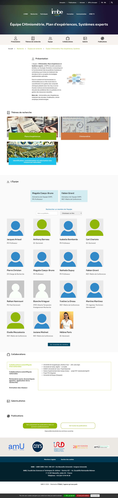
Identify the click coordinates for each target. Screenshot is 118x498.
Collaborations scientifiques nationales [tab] (20, 372)
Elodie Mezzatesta (16, 332)
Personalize (95, 495)
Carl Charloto (92, 239)
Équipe (50, 42)
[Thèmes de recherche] (33, 38)
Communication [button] (81, 14)
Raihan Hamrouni (15, 301)
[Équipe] (50, 38)
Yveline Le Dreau (67, 301)
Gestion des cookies (67, 459)
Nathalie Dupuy (67, 270)
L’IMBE (25, 14)
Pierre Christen (14, 270)
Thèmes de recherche (33, 42)
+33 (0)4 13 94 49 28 (63, 475)
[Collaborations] (67, 38)
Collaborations (68, 42)
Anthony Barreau (41, 239)
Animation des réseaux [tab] (18, 388)
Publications (102, 42)
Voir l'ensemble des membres (59, 344)
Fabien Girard (68, 193)
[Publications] (102, 38)
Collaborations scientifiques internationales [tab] (20, 365)
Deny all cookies (83, 495)
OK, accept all (69, 495)
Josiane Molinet (40, 332)
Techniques (44, 14)
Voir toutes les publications (78, 426)
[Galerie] (85, 38)
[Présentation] (15, 38)
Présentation (15, 42)
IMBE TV (92, 14)
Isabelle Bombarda (69, 239)
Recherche (34, 14)
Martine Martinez (94, 301)
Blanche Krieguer (41, 301)
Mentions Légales (50, 459)
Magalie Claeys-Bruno (42, 193)
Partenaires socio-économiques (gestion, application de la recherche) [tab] (22, 380)
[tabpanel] (74, 373)
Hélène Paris (66, 332)
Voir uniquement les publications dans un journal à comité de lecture (40, 426)
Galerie (85, 42)
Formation (70, 14)
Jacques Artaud (14, 239)
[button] (111, 2)
